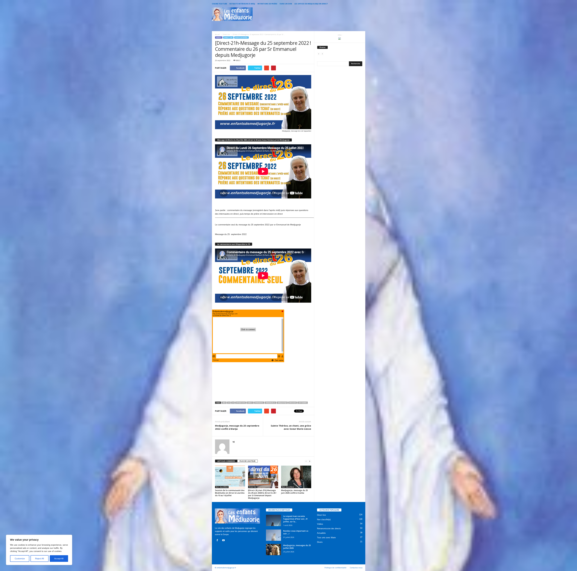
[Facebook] (218, 540)
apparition (240, 403)
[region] (39, 550)
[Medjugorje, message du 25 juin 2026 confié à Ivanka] (296, 477)
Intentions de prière (267, 4)
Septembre (302, 403)
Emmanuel (259, 403)
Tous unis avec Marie (326, 537)
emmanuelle (270, 403)
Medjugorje (282, 403)
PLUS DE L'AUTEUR (247, 461)
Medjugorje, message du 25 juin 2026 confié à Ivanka (294, 491)
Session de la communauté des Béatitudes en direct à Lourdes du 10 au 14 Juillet (229, 493)
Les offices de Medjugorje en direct (311, 4)
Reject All (39, 558)
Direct (250, 403)
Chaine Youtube (219, 4)
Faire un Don (286, 4)
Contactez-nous (356, 567)
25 (229, 403)
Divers (320, 542)
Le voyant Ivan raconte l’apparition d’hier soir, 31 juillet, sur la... (295, 519)
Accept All (58, 558)
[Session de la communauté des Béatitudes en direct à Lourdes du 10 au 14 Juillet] (230, 477)
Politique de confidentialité (335, 567)
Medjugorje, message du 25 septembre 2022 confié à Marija (237, 427)
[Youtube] (224, 540)
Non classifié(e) (241, 37)
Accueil (217, 34)
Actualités (321, 533)
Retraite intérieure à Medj (242, 4)
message (292, 403)
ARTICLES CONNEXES (226, 461)
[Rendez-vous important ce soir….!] (273, 535)
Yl (233, 441)
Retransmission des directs (329, 528)
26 (233, 403)
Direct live (228, 37)
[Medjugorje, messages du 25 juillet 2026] (273, 549)
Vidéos (218, 37)
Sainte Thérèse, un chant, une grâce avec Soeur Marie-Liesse (291, 427)
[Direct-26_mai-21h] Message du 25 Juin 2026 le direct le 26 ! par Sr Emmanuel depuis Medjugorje (262, 494)
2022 (224, 403)
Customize (20, 558)
